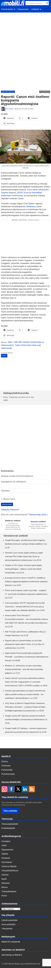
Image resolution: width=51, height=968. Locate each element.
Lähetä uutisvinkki (9, 920)
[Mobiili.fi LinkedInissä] (25, 789)
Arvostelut (5, 841)
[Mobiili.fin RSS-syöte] (32, 789)
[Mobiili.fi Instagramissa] (4, 789)
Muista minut (9, 499)
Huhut (12, 91)
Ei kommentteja (44, 91)
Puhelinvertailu (8, 774)
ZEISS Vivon (23, 192)
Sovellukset (6, 862)
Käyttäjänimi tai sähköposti (13, 481)
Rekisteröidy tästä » (38, 514)
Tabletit (4, 854)
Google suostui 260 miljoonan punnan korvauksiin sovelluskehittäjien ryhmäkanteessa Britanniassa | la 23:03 (26, 719)
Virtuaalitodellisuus (9, 871)
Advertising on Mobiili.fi (11, 955)
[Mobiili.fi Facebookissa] (11, 789)
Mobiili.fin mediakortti (10, 942)
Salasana (5, 490)
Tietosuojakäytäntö (9, 824)
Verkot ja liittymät (8, 866)
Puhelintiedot (7, 9)
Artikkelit (35, 9)
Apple (4, 879)
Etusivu (4, 761)
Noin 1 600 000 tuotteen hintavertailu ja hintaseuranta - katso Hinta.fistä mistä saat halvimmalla (22, 345)
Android (4, 875)
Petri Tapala (9, 109)
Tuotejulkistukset (8, 891)
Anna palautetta (8, 924)
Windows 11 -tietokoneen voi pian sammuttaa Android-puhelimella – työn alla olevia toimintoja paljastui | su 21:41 (24, 669)
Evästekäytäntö (8, 828)
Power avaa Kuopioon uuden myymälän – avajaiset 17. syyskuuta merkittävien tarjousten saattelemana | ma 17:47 (26, 594)
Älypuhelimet (5, 91)
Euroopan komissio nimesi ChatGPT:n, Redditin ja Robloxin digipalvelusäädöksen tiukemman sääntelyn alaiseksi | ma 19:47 (26, 581)
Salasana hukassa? (10, 509)
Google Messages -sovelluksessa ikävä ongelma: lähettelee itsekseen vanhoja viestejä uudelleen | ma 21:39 (26, 544)
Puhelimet (5, 766)
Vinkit (3, 845)
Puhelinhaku (7, 770)
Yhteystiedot (6, 929)
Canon (4, 356)
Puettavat (5, 858)
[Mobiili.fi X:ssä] (18, 789)
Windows (5, 883)
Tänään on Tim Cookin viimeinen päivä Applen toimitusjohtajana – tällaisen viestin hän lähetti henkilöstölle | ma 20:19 (23, 569)
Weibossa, (31, 206)
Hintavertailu (23, 9)
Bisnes (4, 887)
